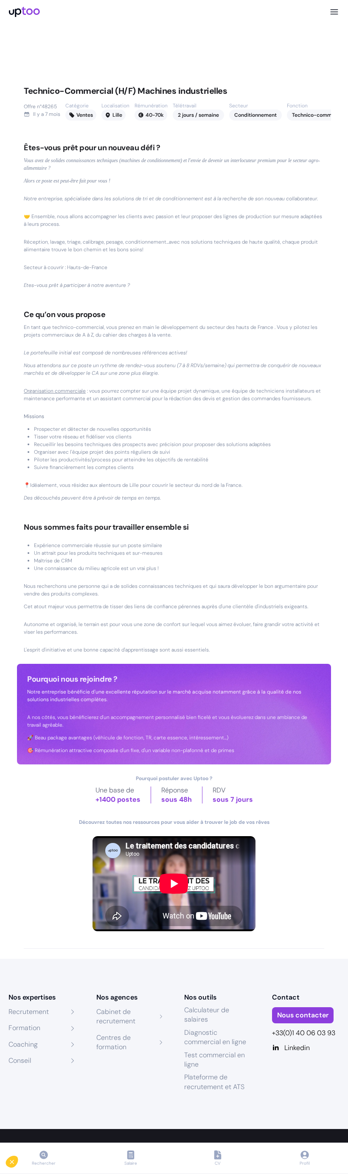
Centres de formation (113, 1042)
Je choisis (53, 1131)
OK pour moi (142, 1131)
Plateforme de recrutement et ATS (214, 1082)
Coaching (23, 1044)
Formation (24, 1027)
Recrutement (28, 1011)
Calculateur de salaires (206, 1014)
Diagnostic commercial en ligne (215, 1037)
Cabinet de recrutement (115, 1016)
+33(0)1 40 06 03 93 (303, 1032)
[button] (18, 1159)
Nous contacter (302, 1015)
